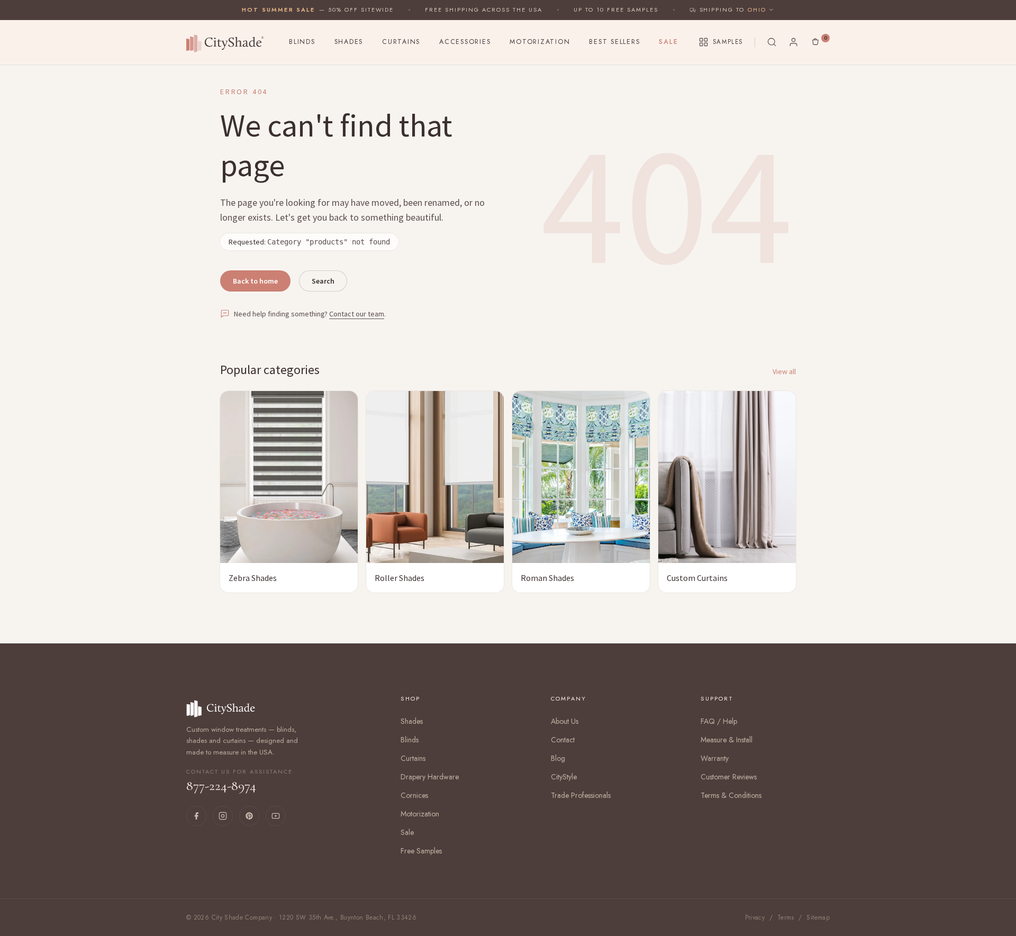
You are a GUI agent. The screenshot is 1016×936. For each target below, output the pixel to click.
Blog (558, 758)
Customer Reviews (729, 776)
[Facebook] (196, 816)
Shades (349, 42)
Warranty (715, 758)
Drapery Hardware (430, 776)
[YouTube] (276, 816)
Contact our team (356, 314)
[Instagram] (223, 816)
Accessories (465, 42)
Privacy (755, 917)
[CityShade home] (227, 42)
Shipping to (722, 9)
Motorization (540, 42)
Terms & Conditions (731, 795)
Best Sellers (614, 42)
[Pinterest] (249, 816)
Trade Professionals (581, 795)
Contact (563, 739)
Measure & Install (726, 739)
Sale (668, 42)
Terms (785, 917)
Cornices (414, 795)
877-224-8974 (239, 781)
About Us (564, 721)
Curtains (401, 42)
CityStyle (564, 776)
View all (784, 371)
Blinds (302, 42)
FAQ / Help (719, 721)
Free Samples (421, 851)
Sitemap (818, 917)
